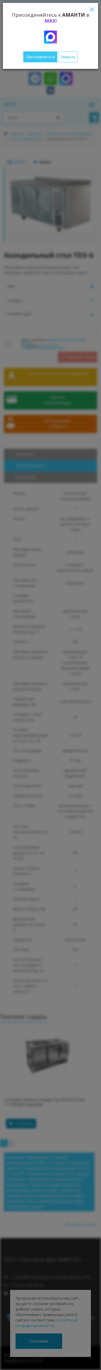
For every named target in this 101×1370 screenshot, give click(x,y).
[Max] (50, 37)
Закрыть (68, 56)
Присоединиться (40, 56)
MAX (50, 20)
